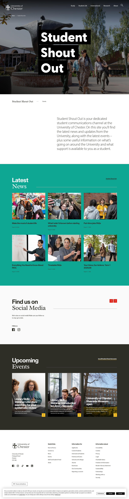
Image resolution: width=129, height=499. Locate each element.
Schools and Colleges (78, 459)
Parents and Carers (77, 456)
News (49, 454)
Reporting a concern (77, 471)
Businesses (75, 465)
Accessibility (99, 448)
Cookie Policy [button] (22, 494)
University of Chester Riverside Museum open (98, 401)
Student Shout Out (21, 15)
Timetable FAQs (54, 265)
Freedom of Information (102, 462)
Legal (97, 456)
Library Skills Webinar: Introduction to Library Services (63, 403)
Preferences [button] (57, 494)
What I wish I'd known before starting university (63, 224)
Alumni (74, 462)
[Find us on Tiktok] (23, 466)
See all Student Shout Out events (107, 359)
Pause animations (19, 484)
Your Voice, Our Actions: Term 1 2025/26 (97, 266)
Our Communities (77, 468)
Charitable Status (100, 459)
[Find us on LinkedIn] (32, 466)
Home (13, 15)
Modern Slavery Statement (103, 465)
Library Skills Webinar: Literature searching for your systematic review (26, 403)
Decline (110, 493)
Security (98, 477)
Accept (120, 493)
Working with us (100, 474)
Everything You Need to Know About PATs (27, 266)
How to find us (52, 448)
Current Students (76, 451)
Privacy (98, 454)
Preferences (101, 493)
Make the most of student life (24, 223)
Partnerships (99, 471)
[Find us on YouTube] (27, 466)
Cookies (98, 451)
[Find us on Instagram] (18, 329)
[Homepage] (14, 8)
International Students (78, 454)
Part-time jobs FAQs (92, 223)
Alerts (49, 462)
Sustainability (99, 468)
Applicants (75, 448)
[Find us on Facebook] (13, 329)
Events (44, 101)
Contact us (51, 451)
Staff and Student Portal (54, 459)
